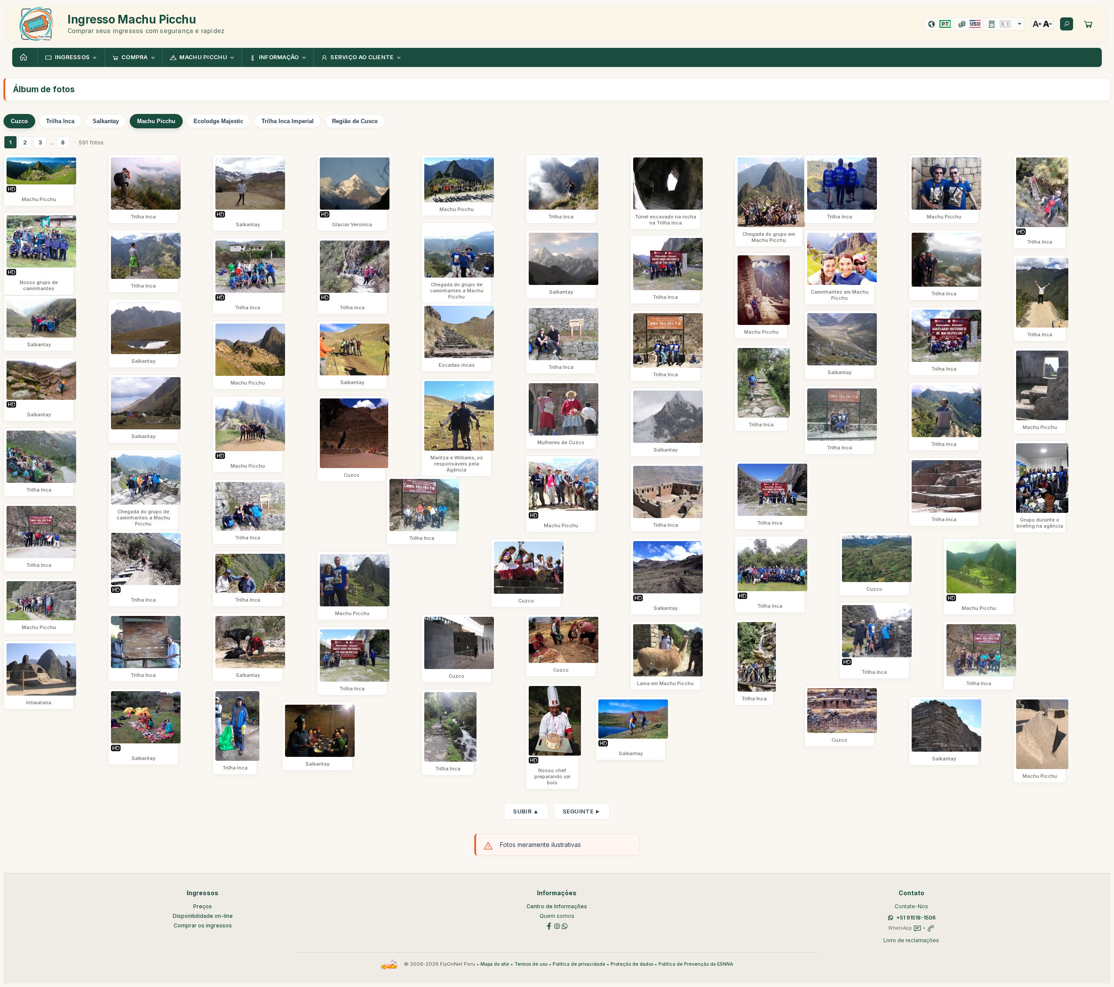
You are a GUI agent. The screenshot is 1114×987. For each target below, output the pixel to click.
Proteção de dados (632, 964)
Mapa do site (494, 964)
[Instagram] (557, 925)
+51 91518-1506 (916, 917)
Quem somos (557, 916)
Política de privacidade (579, 964)
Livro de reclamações (911, 940)
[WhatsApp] (565, 925)
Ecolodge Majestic (218, 121)
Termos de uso (530, 964)
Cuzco (19, 121)
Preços (202, 906)
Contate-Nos (911, 906)
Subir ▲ (526, 811)
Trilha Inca (60, 121)
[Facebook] (549, 925)
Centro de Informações (557, 906)
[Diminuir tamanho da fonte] (1047, 24)
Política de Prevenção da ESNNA (695, 964)
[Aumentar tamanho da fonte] (1037, 24)
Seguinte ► (582, 811)
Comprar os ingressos (203, 925)
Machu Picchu (156, 121)
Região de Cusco (355, 121)
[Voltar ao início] (24, 57)
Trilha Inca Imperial (288, 121)
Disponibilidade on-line (203, 916)
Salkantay (106, 121)
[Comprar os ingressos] (1088, 24)
